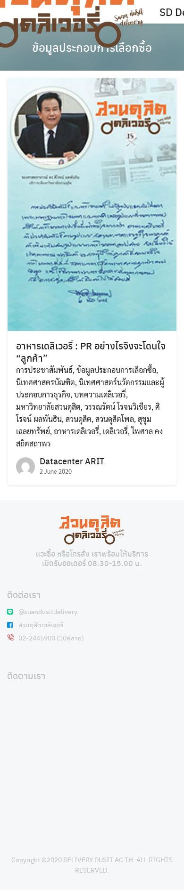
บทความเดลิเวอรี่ (100, 394)
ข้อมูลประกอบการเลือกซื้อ (116, 370)
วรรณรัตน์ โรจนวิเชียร (117, 407)
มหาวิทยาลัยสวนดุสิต (48, 407)
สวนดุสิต (79, 419)
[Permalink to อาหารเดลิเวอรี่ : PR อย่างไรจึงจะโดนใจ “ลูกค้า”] (92, 204)
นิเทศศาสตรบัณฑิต (45, 382)
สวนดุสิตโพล (114, 419)
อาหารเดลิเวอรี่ (76, 431)
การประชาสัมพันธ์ (44, 370)
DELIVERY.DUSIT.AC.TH (98, 859)
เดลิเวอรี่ (115, 431)
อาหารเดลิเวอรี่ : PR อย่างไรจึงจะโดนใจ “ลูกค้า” (91, 351)
